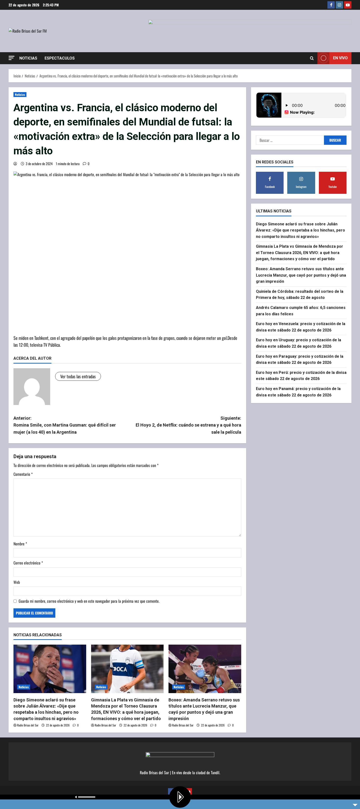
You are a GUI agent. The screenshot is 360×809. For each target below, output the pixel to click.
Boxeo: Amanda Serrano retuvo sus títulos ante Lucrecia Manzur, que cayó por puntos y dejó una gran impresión (301, 275)
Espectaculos (60, 58)
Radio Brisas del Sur (27, 725)
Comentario (23, 474)
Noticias (28, 58)
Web (16, 582)
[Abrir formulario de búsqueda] (312, 58)
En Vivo (340, 58)
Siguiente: (188, 425)
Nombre (20, 544)
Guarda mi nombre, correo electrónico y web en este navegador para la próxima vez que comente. (89, 601)
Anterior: (64, 425)
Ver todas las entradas (78, 376)
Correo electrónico (28, 563)
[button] (11, 58)
